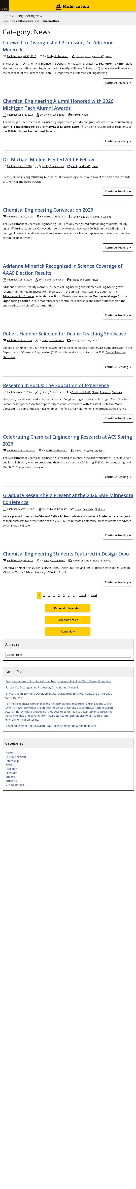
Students (106, 216)
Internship (12, 761)
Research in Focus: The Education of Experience (56, 385)
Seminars (11, 773)
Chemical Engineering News (23, 16)
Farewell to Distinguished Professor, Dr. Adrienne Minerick (42, 687)
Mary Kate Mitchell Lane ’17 (64, 126)
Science (37, 291)
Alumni (79, 56)
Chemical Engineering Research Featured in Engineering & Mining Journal (51, 726)
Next (82, 595)
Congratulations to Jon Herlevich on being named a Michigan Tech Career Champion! (58, 681)
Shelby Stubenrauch (57, 56)
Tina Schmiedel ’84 (26, 126)
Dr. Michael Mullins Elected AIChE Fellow (48, 159)
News (108, 56)
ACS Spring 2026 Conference (98, 462)
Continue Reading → (118, 82)
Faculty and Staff (94, 56)
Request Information (67, 608)
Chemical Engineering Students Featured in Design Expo (66, 554)
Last (94, 595)
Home (6, 20)
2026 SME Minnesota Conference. (76, 521)
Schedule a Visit (68, 620)
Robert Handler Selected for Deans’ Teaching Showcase (64, 333)
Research (105, 392)
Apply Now (68, 631)
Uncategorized (15, 784)
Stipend (10, 777)
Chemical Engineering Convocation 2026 (48, 210)
